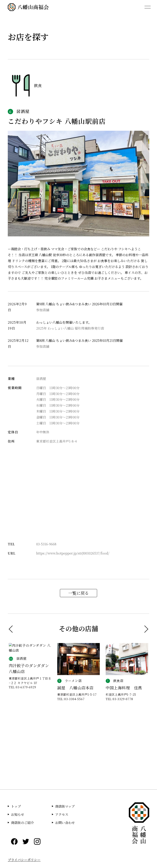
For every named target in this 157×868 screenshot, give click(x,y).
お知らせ (17, 814)
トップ (16, 806)
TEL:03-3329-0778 (119, 699)
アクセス (61, 814)
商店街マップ (65, 806)
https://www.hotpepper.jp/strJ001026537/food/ (72, 553)
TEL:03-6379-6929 (22, 687)
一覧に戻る (78, 593)
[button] (12, 628)
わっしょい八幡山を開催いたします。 (64, 322)
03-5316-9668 (46, 544)
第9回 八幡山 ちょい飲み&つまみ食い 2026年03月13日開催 (79, 304)
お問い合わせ (65, 822)
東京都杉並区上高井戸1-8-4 (56, 441)
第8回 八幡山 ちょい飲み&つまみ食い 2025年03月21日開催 (79, 340)
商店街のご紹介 (22, 822)
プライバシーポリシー (24, 859)
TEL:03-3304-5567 (71, 699)
